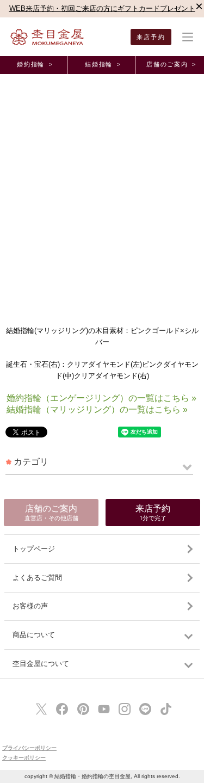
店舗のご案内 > (171, 64)
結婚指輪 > (103, 64)
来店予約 (151, 37)
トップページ (34, 549)
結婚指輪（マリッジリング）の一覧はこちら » (97, 409)
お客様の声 (30, 606)
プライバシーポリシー (29, 748)
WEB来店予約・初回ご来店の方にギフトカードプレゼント (102, 8)
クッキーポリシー (24, 758)
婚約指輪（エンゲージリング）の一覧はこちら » (101, 398)
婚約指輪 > (35, 64)
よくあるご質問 (37, 578)
